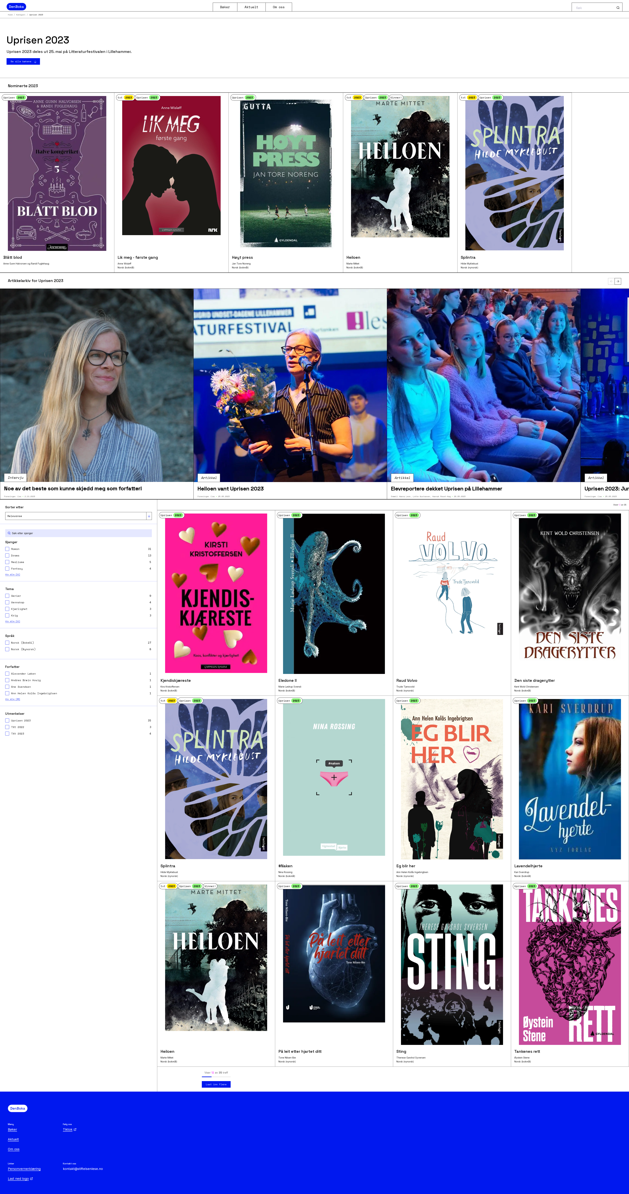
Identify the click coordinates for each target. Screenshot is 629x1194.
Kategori (20, 14)
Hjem (10, 14)
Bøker (225, 7)
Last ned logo (18, 1179)
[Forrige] (611, 281)
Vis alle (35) (12, 699)
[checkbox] (78, 549)
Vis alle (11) (12, 574)
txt (125, 97)
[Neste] (618, 281)
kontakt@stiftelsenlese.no (83, 1169)
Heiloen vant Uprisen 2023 (231, 488)
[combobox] (597, 7)
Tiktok (67, 1129)
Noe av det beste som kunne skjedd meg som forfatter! (73, 488)
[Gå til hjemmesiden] (108, 6)
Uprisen (13, 97)
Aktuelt (251, 7)
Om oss (279, 7)
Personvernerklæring (24, 1169)
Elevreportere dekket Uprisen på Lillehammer (446, 488)
